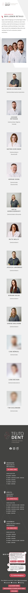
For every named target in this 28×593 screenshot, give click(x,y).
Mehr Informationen (22, 580)
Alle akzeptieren (14, 586)
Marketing (21, 583)
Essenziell (7, 583)
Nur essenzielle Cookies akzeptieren (14, 588)
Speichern (14, 591)
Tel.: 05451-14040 (12, 469)
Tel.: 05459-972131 (12, 499)
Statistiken (14, 583)
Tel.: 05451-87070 (12, 528)
